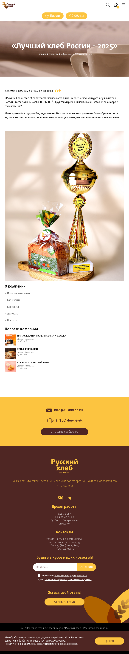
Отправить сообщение (64, 432)
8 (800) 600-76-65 (69, 420)
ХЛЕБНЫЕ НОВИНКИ (27, 349)
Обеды (79, 16)
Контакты (13, 307)
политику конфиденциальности (71, 575)
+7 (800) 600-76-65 (67, 546)
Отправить (86, 567)
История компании (18, 293)
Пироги (55, 16)
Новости (53, 54)
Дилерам (13, 314)
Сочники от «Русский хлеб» (33, 362)
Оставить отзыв (64, 602)
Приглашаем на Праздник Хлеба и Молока (41, 336)
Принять (109, 641)
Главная (41, 54)
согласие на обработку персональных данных (68, 579)
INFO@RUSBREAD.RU (68, 410)
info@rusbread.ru (64, 549)
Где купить (13, 300)
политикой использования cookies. (58, 644)
